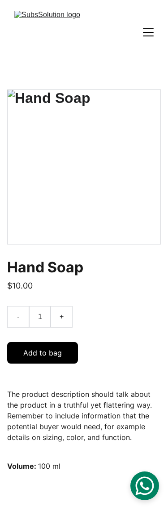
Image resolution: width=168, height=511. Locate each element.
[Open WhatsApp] (144, 485)
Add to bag (42, 352)
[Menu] (148, 32)
